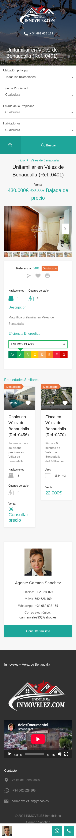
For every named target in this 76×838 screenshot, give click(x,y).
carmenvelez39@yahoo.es (38, 617)
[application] (38, 739)
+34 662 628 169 (46, 605)
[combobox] (38, 78)
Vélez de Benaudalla (45, 160)
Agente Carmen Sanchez (38, 583)
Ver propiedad (19, 405)
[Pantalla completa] (66, 754)
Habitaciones (11, 123)
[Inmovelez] (38, 24)
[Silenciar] (59, 754)
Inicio (21, 160)
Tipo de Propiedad (15, 88)
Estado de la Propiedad (18, 106)
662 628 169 (44, 592)
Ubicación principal (15, 70)
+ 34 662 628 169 (41, 33)
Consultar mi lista (38, 631)
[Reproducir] (10, 754)
